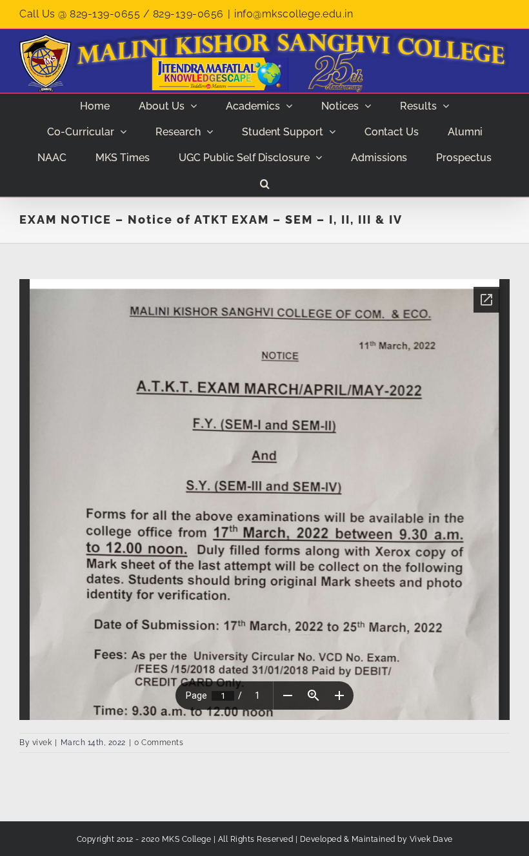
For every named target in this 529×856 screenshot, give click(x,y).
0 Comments (158, 742)
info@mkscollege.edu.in (293, 14)
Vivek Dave (431, 839)
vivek (42, 742)
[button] (264, 184)
